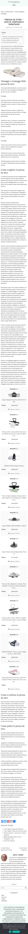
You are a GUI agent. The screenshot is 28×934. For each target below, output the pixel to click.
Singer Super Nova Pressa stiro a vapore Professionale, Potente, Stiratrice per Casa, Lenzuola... (14, 679)
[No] (26, 928)
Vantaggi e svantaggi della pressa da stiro (12, 36)
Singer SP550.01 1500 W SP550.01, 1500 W (14, 525)
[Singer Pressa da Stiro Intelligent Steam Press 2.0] (14, 542)
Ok (10, 931)
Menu (14, 5)
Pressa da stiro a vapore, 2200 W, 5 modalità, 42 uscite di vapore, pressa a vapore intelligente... (14, 619)
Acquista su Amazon (15, 409)
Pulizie (3, 899)
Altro (3, 895)
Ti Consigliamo (14, 2)
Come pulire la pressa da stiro (10, 42)
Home (2, 11)
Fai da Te (4, 897)
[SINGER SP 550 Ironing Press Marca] (14, 452)
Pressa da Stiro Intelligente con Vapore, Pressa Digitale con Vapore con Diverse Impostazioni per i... (14, 586)
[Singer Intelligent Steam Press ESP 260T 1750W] (14, 392)
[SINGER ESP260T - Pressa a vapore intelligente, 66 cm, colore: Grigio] (14, 638)
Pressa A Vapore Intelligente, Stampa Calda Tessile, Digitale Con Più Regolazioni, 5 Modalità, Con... (14, 497)
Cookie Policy (16, 931)
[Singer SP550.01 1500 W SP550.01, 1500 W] (14, 516)
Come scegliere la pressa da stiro (11, 38)
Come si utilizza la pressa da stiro (11, 40)
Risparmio (4, 900)
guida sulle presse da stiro (18, 384)
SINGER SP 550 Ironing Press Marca (14, 466)
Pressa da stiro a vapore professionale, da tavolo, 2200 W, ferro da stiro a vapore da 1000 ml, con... (14, 433)
